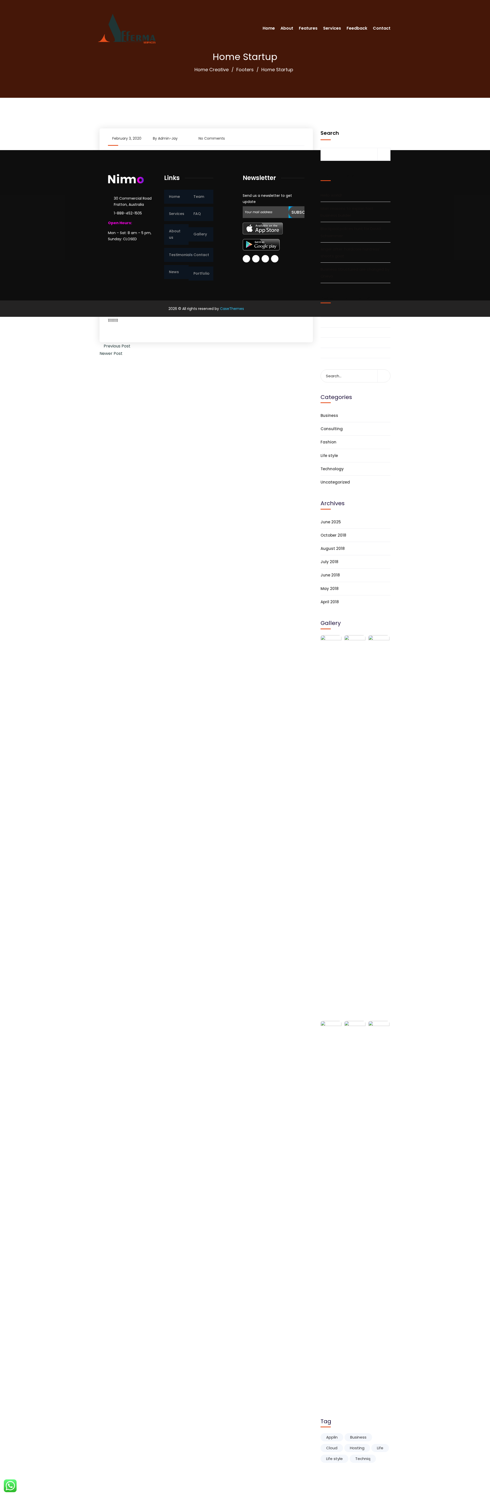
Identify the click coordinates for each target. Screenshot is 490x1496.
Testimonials (179, 254)
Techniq (362, 1458)
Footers (245, 69)
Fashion (328, 442)
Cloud (331, 1448)
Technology (332, 469)
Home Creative (211, 69)
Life (380, 1448)
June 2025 (331, 522)
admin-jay (168, 138)
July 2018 (329, 561)
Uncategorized (335, 482)
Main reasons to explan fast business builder (347, 212)
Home (269, 28)
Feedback (357, 28)
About (286, 28)
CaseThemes (232, 308)
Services (332, 28)
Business (329, 415)
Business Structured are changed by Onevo (355, 273)
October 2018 (333, 535)
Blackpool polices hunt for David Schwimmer (351, 232)
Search (330, 133)
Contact (381, 28)
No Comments (212, 138)
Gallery (200, 234)
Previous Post (116, 346)
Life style (329, 455)
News (174, 271)
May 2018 (330, 588)
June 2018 (330, 575)
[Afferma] (127, 28)
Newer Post (112, 353)
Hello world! (331, 195)
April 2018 (330, 602)
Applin (332, 1437)
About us (174, 234)
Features (308, 28)
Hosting (357, 1448)
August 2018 (333, 548)
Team (198, 196)
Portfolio (201, 273)
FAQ (197, 213)
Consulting (332, 428)
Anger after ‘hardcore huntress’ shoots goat (350, 252)
